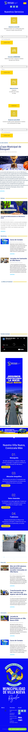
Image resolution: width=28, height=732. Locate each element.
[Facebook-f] (19, 711)
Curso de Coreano (16, 240)
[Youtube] (22, 711)
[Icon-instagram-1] (25, 711)
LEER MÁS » (3, 231)
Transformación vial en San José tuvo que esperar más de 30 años (18, 592)
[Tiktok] (17, 7)
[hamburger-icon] (24, 3)
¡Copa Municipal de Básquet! (10, 148)
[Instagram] (14, 7)
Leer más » (12, 253)
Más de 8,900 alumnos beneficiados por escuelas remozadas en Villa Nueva (18, 569)
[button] (5, 467)
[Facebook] (11, 7)
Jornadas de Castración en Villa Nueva (18, 259)
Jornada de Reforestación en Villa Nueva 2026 (13, 217)
